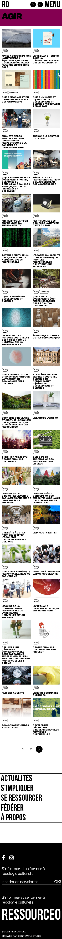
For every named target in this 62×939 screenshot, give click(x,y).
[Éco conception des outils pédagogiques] (47, 327)
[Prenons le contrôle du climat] (47, 128)
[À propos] (31, 818)
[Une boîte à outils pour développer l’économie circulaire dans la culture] (16, 524)
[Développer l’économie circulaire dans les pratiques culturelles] (47, 716)
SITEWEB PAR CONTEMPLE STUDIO (21, 936)
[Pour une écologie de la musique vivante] (47, 561)
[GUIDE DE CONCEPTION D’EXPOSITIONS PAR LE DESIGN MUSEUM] (16, 88)
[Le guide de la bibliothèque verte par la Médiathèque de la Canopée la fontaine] (16, 485)
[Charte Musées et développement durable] (16, 287)
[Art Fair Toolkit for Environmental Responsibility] (16, 210)
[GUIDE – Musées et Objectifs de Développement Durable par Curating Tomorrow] (47, 88)
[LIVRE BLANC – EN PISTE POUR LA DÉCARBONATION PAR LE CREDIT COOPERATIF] (47, 48)
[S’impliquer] (31, 788)
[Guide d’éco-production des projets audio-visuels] (47, 447)
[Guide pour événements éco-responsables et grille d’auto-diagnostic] (47, 287)
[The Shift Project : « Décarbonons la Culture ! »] (16, 447)
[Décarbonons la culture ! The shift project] (47, 642)
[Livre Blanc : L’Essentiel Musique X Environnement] (47, 598)
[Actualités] (31, 778)
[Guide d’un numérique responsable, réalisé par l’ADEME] (16, 561)
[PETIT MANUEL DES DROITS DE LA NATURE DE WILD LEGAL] (47, 210)
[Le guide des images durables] (47, 681)
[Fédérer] (31, 808)
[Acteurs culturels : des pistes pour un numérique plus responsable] (16, 248)
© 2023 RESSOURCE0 (14, 931)
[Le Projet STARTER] (47, 524)
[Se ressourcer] (31, 798)
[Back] (40, 4)
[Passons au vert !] (16, 681)
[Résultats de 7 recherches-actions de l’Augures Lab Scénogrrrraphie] (47, 171)
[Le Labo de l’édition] (47, 409)
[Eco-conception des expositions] (16, 716)
